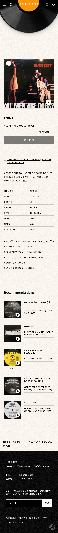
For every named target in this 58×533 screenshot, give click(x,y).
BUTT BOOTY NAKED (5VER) (38, 358)
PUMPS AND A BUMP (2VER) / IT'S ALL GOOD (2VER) (38, 333)
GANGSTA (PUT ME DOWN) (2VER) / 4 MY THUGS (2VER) (38, 409)
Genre (16, 441)
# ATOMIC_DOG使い (43, 241)
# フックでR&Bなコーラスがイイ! (21, 268)
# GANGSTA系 (34, 252)
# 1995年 (8, 241)
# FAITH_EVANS (25, 246)
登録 (47, 503)
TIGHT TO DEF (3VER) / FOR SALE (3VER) (38, 311)
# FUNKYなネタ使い (14, 252)
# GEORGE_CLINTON (15, 257)
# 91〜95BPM (23, 241)
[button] (11, 5)
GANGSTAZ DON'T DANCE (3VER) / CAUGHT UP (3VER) (38, 388)
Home (6, 441)
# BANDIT (9, 246)
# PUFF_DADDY (37, 257)
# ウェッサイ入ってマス (16, 262)
